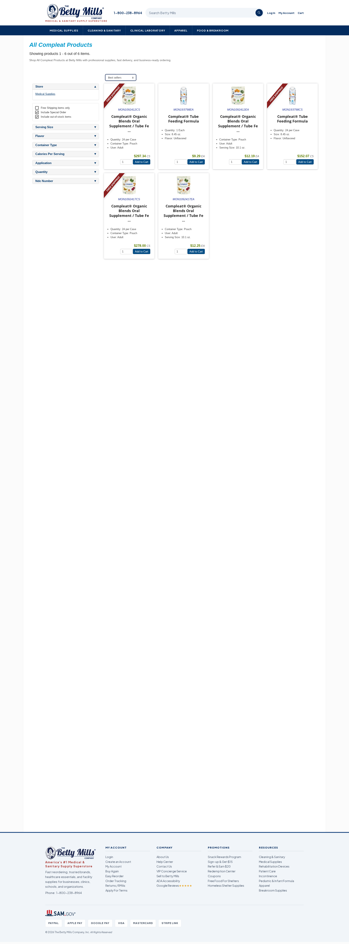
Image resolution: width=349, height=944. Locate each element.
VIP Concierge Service (172, 871)
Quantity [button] (41, 172)
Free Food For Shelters (223, 881)
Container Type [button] (46, 145)
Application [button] (43, 163)
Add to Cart (141, 161)
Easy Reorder (114, 876)
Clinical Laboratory (147, 30)
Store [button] (39, 86)
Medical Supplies (64, 30)
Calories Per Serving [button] (49, 154)
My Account (286, 13)
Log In (271, 13)
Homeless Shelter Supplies (226, 885)
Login (109, 857)
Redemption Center (221, 871)
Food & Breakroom (213, 30)
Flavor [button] (39, 136)
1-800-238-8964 (128, 13)
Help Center (165, 861)
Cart (301, 13)
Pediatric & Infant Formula (276, 881)
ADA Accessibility (168, 881)
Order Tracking (115, 881)
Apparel (181, 30)
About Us (163, 857)
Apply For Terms (116, 890)
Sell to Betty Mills (168, 876)
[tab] (66, 86)
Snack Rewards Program (224, 857)
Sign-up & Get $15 (220, 861)
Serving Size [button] (44, 127)
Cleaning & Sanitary (104, 30)
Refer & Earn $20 (219, 866)
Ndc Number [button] (44, 181)
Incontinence (268, 876)
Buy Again (112, 871)
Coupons (214, 876)
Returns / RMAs (115, 885)
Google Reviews (174, 885)
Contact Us (164, 866)
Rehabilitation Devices (274, 866)
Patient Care (267, 871)
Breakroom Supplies (273, 890)
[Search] (259, 12)
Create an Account (118, 861)
